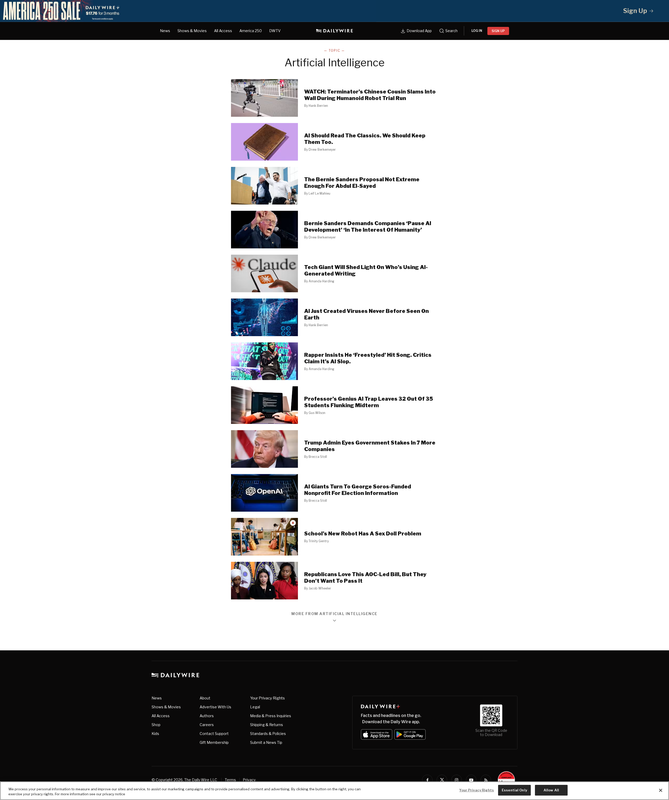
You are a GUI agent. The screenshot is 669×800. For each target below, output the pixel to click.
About (205, 698)
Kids (155, 733)
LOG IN (476, 31)
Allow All (551, 790)
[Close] (660, 790)
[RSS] (486, 780)
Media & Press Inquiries (270, 716)
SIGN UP (498, 31)
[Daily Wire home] (334, 31)
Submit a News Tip (266, 742)
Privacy (249, 780)
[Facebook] (427, 780)
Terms (230, 780)
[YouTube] (471, 780)
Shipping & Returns (266, 724)
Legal (255, 707)
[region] (334, 790)
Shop (156, 724)
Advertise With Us (215, 707)
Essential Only (514, 790)
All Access (223, 30)
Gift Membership (214, 742)
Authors (207, 716)
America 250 (250, 30)
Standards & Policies (268, 733)
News (165, 30)
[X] (442, 780)
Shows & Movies (192, 30)
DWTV (275, 30)
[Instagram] (456, 780)
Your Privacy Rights (267, 698)
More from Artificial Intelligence (334, 614)
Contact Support (214, 733)
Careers (207, 724)
